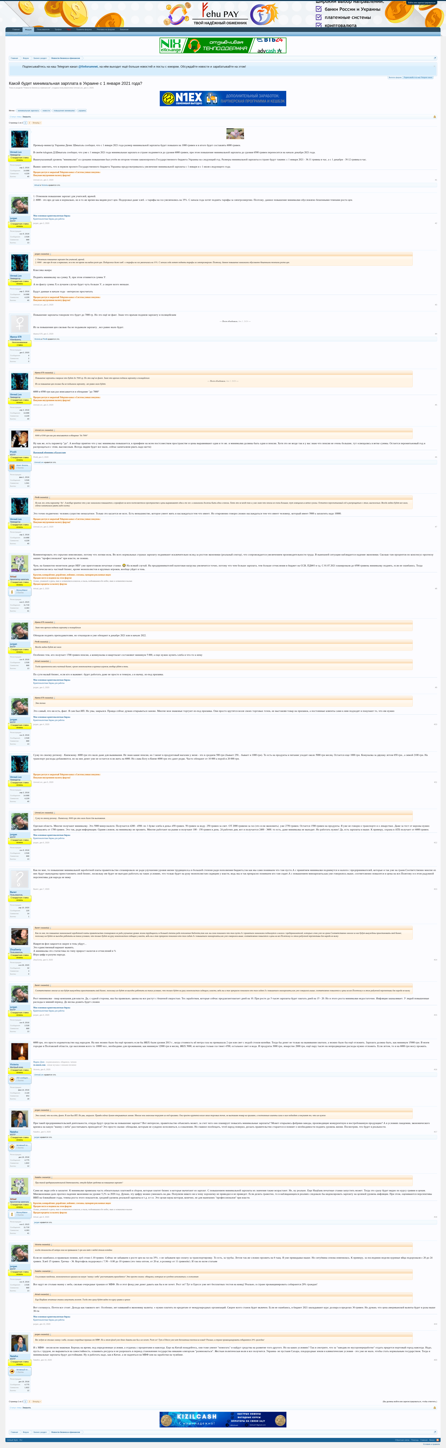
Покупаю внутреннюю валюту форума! (51, 175)
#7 (436, 527)
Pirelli (45, 339)
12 (28, 1166)
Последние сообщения (19, 34)
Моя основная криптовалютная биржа (51, 215)
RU (21, 1440)
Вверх (432, 1440)
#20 (435, 1360)
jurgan (13, 218)
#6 (436, 457)
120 (27, 911)
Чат (69, 29)
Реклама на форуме (106, 29)
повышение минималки (64, 111)
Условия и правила (431, 1444)
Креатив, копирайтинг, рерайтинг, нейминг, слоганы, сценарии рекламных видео (72, 574)
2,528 (27, 237)
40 (28, 176)
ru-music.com (39, 1064)
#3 (436, 305)
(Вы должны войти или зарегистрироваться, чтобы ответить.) (410, 1401)
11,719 (26, 605)
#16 (435, 1069)
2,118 (27, 1093)
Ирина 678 (15, 337)
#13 (435, 889)
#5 (436, 405)
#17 (435, 1132)
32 (28, 968)
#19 (435, 1324)
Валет (13, 892)
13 (28, 243)
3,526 (27, 480)
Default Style (12, 1440)
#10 (435, 724)
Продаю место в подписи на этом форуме (52, 577)
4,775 (27, 1160)
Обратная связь (402, 1440)
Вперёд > (37, 123)
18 (28, 1099)
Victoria (44, 185)
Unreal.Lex (78, 88)
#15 (435, 1015)
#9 (436, 687)
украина (82, 111)
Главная (16, 29)
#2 (436, 223)
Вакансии (124, 29)
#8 (436, 588)
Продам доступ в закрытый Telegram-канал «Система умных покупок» (66, 172)
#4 (436, 334)
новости (46, 111)
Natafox (14, 1132)
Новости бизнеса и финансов (37, 88)
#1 (436, 180)
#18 (435, 1217)
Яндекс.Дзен (38, 1061)
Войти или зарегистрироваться (421, 3)
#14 (435, 960)
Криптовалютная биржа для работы (48, 218)
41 (28, 611)
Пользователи (43, 29)
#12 (435, 843)
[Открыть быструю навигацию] (435, 58)
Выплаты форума (395, 77)
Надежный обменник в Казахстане (49, 452)
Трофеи (58, 29)
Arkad (36, 185)
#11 (435, 782)
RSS (437, 1440)
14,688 (26, 171)
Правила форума (84, 29)
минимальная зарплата (28, 111)
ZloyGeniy (15, 949)
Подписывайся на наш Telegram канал (418, 77)
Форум (28, 30)
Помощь (415, 1440)
